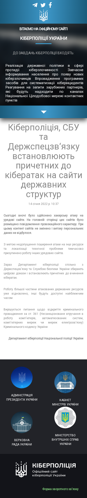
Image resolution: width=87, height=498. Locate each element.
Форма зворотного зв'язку (62, 489)
